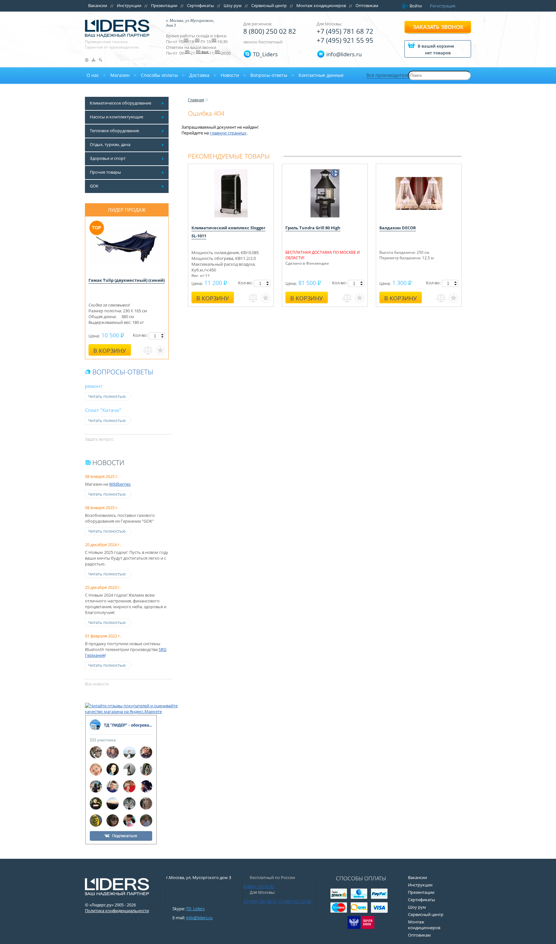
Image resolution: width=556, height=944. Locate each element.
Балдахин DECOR (397, 228)
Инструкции (129, 5)
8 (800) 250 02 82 (269, 31)
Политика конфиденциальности (117, 910)
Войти (416, 6)
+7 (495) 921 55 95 (345, 40)
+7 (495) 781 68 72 (345, 31)
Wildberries (120, 484)
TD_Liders (265, 54)
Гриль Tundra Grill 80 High (312, 228)
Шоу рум (233, 5)
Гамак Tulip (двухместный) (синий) (126, 280)
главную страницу (228, 133)
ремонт (93, 386)
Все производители (388, 75)
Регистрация (442, 6)
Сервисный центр (269, 5)
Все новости (97, 684)
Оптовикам (367, 5)
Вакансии (97, 5)
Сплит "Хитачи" (103, 410)
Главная (196, 100)
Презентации (164, 5)
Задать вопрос (99, 439)
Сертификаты (200, 5)
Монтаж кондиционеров (321, 5)
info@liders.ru (199, 918)
